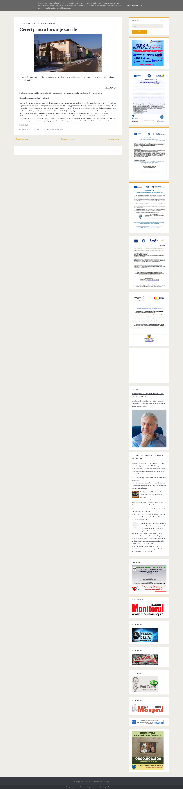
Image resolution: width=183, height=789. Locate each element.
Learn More (132, 6)
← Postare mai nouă (21, 139)
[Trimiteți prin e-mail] (20, 125)
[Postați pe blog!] (22, 125)
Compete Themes (79, 787)
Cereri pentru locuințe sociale (48, 29)
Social (40, 130)
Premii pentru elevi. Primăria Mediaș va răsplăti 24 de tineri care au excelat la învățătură (152, 494)
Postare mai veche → (114, 139)
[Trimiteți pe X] (24, 125)
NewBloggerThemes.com (108, 787)
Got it (143, 6)
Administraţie (28, 130)
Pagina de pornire (67, 139)
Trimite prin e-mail (56, 130)
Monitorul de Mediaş (100, 781)
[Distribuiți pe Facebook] (26, 125)
